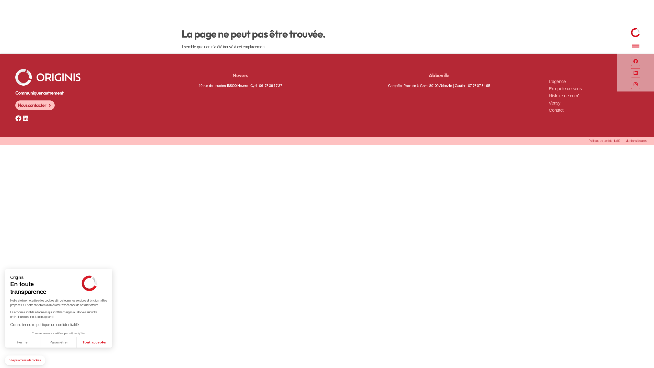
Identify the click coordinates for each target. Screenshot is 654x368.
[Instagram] (635, 84)
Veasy (554, 103)
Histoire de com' (564, 95)
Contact (556, 110)
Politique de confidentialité (604, 141)
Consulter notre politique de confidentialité (44, 325)
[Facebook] (635, 61)
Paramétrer (59, 342)
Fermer (23, 342)
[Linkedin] (635, 72)
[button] (25, 360)
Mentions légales (635, 141)
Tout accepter (95, 342)
